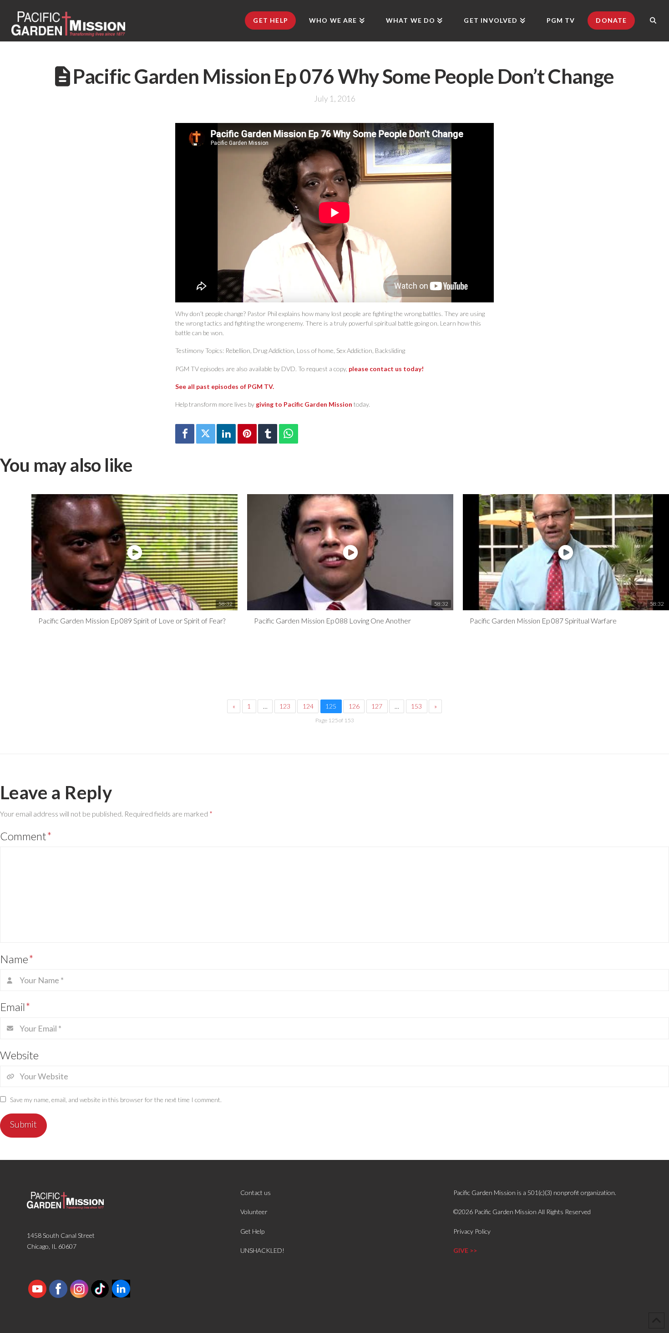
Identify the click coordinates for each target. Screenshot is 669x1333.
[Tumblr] (267, 434)
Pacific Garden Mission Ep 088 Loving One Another (332, 620)
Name (17, 958)
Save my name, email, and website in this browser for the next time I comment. (116, 1099)
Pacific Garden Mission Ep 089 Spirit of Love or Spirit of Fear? (131, 620)
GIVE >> (465, 1250)
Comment (26, 836)
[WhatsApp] (288, 434)
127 (376, 706)
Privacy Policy (472, 1231)
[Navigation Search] (653, 20)
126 (354, 706)
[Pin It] (247, 434)
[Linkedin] (226, 434)
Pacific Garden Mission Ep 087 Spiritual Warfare (543, 620)
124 (308, 706)
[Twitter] (205, 434)
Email (15, 1006)
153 (416, 706)
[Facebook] (184, 434)
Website (19, 1055)
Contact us (255, 1192)
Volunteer (254, 1212)
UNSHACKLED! (262, 1250)
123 (284, 706)
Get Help (252, 1231)
